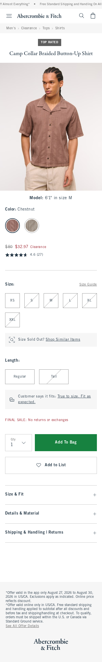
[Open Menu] (7, 16)
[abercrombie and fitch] (39, 16)
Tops (46, 28)
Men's (11, 28)
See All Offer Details (22, 626)
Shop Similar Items (63, 340)
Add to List (55, 465)
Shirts (60, 28)
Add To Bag (65, 442)
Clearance (29, 28)
